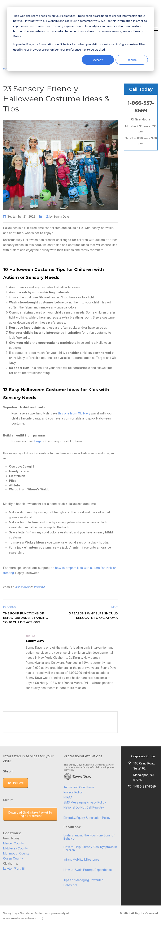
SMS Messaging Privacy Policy (85, 802)
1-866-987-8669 (144, 786)
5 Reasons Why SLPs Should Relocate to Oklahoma (93, 615)
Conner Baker (22, 586)
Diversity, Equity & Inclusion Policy (87, 818)
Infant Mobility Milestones (82, 859)
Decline (132, 59)
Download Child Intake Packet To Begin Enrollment (30, 814)
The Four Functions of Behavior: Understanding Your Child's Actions (25, 617)
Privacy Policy (73, 792)
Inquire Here (16, 783)
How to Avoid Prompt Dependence (88, 870)
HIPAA (68, 797)
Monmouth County (16, 853)
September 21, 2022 (21, 216)
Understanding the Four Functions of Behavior (89, 837)
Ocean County (13, 858)
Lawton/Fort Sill (14, 868)
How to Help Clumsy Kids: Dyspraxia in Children (90, 848)
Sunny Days (61, 216)
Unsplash (39, 586)
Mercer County (13, 843)
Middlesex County (15, 848)
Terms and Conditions (79, 787)
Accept (98, 59)
